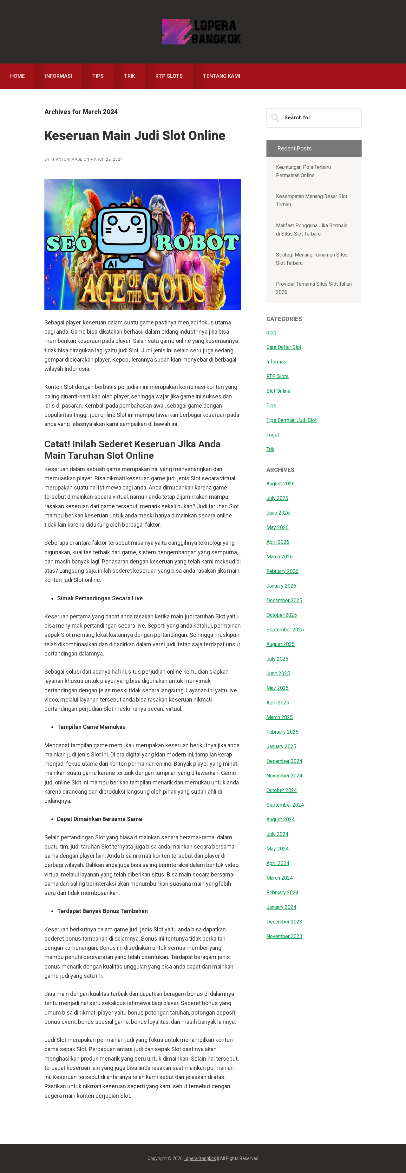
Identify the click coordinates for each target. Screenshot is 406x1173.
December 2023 (284, 922)
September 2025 (285, 630)
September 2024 (285, 805)
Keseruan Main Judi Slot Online (135, 135)
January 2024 (281, 907)
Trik (270, 449)
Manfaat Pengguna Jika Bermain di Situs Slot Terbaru (311, 230)
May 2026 (277, 527)
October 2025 (281, 615)
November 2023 (284, 936)
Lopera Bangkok (203, 31)
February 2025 (282, 732)
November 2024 (284, 776)
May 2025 (277, 688)
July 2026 (277, 498)
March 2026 (279, 557)
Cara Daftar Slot (283, 347)
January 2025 (281, 746)
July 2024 (277, 834)
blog (271, 333)
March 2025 (279, 717)
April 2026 (277, 542)
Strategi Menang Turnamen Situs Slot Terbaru (312, 259)
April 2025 (277, 703)
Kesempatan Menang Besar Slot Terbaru (311, 200)
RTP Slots (277, 376)
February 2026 (282, 571)
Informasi (277, 362)
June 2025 (278, 673)
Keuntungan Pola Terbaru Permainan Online (303, 171)
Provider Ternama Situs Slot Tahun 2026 (314, 288)
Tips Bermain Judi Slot (291, 420)
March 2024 (279, 878)
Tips (271, 406)
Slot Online (278, 391)
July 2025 (277, 659)
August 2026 (280, 484)
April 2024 (277, 863)
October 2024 (281, 790)
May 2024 (277, 849)
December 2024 (284, 761)
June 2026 (278, 513)
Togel (272, 435)
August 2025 (280, 644)
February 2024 (282, 893)
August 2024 (280, 819)
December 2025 (284, 600)
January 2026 (281, 586)
